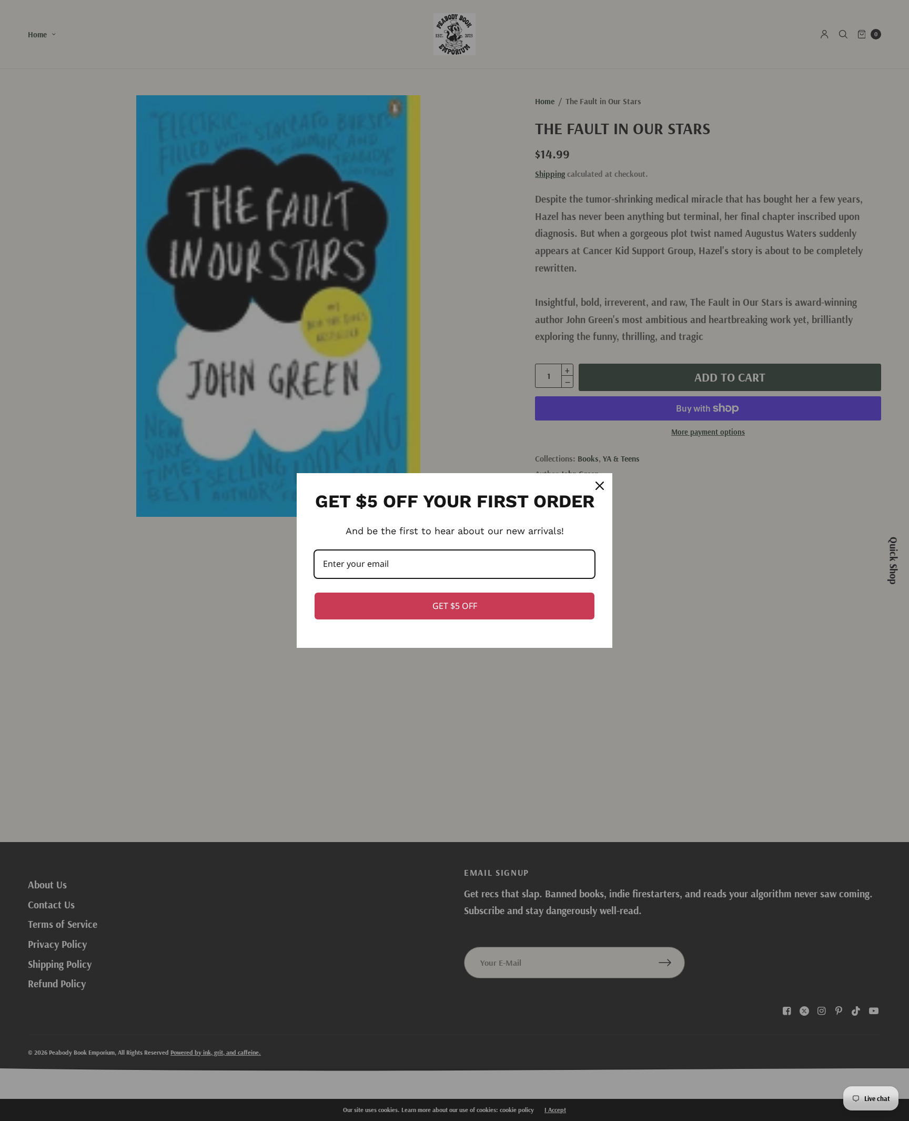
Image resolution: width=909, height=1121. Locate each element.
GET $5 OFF (454, 606)
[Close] (599, 485)
